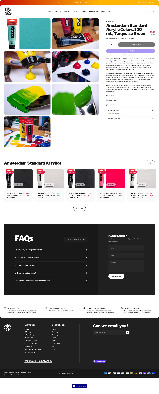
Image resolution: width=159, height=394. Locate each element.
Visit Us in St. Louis (31, 343)
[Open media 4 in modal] (75, 66)
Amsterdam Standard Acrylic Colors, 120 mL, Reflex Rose (108, 195)
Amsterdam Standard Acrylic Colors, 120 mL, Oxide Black (16, 195)
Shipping (27, 332)
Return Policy (29, 335)
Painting (55, 332)
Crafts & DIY (56, 343)
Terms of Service (30, 352)
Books (54, 341)
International (28, 338)
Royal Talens (110, 21)
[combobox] (146, 2)
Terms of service (22, 374)
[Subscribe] (127, 332)
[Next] (100, 2)
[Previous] (59, 2)
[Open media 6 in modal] (75, 99)
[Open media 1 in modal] (27, 33)
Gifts (53, 346)
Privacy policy (14, 374)
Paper (54, 329)
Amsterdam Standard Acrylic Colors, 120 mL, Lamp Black (77, 195)
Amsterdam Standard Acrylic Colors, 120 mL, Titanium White (139, 195)
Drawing (55, 335)
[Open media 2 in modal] (75, 33)
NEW (53, 349)
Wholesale (28, 346)
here (83, 239)
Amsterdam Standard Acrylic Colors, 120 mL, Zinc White (47, 195)
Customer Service (30, 341)
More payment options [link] (130, 55)
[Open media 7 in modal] (27, 131)
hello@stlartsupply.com (29, 312)
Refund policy (7, 374)
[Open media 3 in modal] (27, 66)
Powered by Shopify (25, 372)
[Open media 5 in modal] (27, 99)
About (26, 329)
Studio (54, 338)
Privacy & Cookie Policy (32, 349)
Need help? (112, 105)
